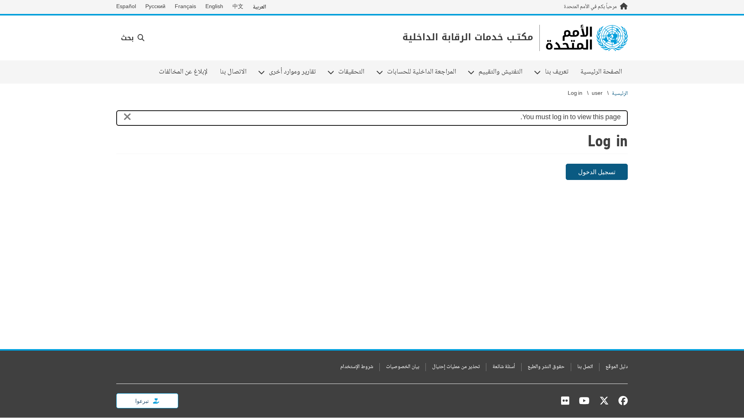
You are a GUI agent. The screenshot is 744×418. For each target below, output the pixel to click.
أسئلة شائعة (504, 367)
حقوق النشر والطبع (546, 367)
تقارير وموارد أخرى (295, 72)
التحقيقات (354, 72)
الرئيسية (620, 94)
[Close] (127, 118)
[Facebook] (621, 400)
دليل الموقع (617, 367)
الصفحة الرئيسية (601, 72)
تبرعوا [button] (142, 400)
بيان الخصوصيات (402, 367)
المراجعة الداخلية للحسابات (424, 72)
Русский (155, 7)
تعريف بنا (559, 72)
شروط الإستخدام (356, 367)
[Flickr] (565, 400)
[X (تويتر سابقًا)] (604, 400)
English (214, 7)
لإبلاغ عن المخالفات (183, 72)
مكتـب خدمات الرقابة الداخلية (467, 37)
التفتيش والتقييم (503, 72)
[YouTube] (584, 400)
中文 (237, 7)
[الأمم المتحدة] (587, 38)
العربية (259, 7)
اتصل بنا (585, 367)
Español (126, 7)
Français (185, 7)
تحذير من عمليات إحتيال (456, 367)
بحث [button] (128, 38)
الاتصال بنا (233, 72)
